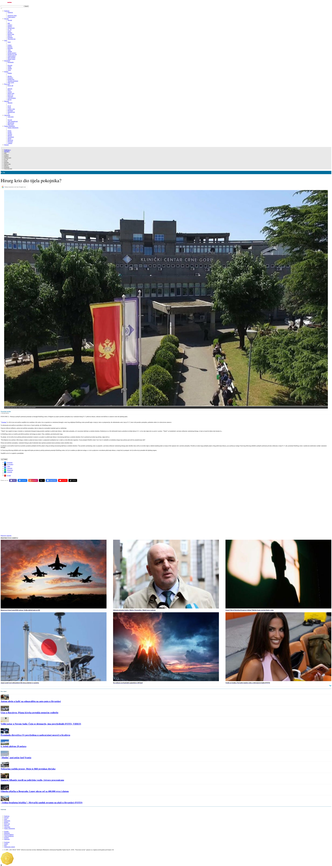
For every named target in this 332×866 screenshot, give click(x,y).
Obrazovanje (7, 157)
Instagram (34, 480)
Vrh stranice (5, 813)
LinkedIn (9, 472)
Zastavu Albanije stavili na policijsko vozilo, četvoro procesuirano (32, 780)
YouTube (64, 480)
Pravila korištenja (9, 834)
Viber (8, 466)
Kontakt (6, 831)
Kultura (6, 71)
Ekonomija (7, 60)
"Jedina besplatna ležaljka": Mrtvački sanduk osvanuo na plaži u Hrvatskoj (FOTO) (41, 802)
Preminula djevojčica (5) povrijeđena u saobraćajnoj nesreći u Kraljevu (35, 735)
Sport (5, 40)
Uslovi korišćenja (9, 836)
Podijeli (5, 459)
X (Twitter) (10, 464)
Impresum (7, 839)
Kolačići (6, 837)
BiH (5, 153)
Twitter (6, 843)
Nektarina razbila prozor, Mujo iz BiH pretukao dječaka (28, 769)
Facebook (9, 462)
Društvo (6, 156)
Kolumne (6, 167)
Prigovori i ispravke (6, 535)
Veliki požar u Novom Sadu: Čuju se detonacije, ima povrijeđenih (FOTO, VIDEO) (41, 724)
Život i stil (7, 84)
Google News (52, 480)
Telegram (9, 468)
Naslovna (6, 11)
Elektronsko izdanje (9, 847)
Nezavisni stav (8, 168)
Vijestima (3, 422)
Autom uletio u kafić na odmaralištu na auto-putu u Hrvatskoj (31, 701)
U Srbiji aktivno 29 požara (13, 746)
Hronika (6, 162)
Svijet (5, 161)
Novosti (6, 18)
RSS (5, 845)
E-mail (9, 475)
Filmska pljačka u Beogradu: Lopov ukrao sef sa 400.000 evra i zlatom (35, 791)
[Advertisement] (52, 497)
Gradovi (6, 154)
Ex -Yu (6, 159)
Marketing (7, 833)
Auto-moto (7, 115)
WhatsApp (10, 470)
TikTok (74, 480)
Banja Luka (7, 164)
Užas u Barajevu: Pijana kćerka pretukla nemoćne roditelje (29, 712)
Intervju (6, 165)
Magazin (6, 101)
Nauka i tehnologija (9, 126)
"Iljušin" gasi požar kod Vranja (16, 757)
